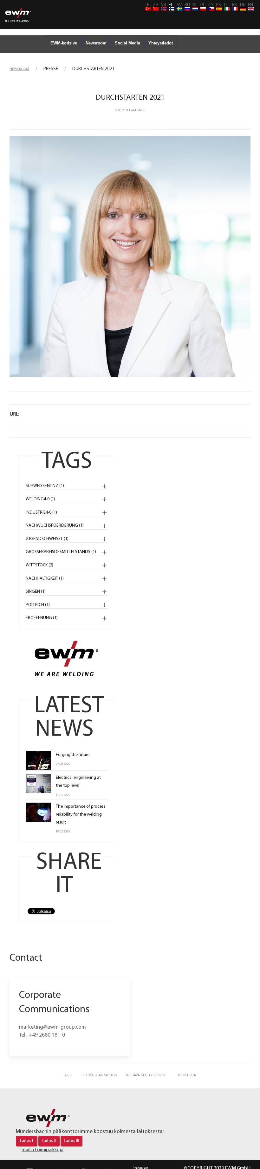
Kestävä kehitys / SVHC (146, 1075)
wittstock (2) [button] (39, 565)
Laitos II (49, 1141)
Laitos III (71, 1141)
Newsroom (96, 43)
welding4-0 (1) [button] (40, 499)
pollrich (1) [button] (38, 605)
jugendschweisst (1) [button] (47, 539)
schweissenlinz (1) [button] (45, 486)
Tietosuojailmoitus (99, 1075)
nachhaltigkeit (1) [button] (45, 578)
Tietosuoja (186, 1075)
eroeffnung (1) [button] (42, 618)
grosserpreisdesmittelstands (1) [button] (61, 552)
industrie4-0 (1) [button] (41, 512)
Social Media (127, 43)
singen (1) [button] (36, 591)
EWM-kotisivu (63, 43)
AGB (67, 1075)
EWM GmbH (137, 110)
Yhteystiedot (160, 43)
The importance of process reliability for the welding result (81, 814)
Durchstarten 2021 (130, 98)
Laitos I (26, 1141)
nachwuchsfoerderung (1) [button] (55, 525)
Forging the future (72, 754)
